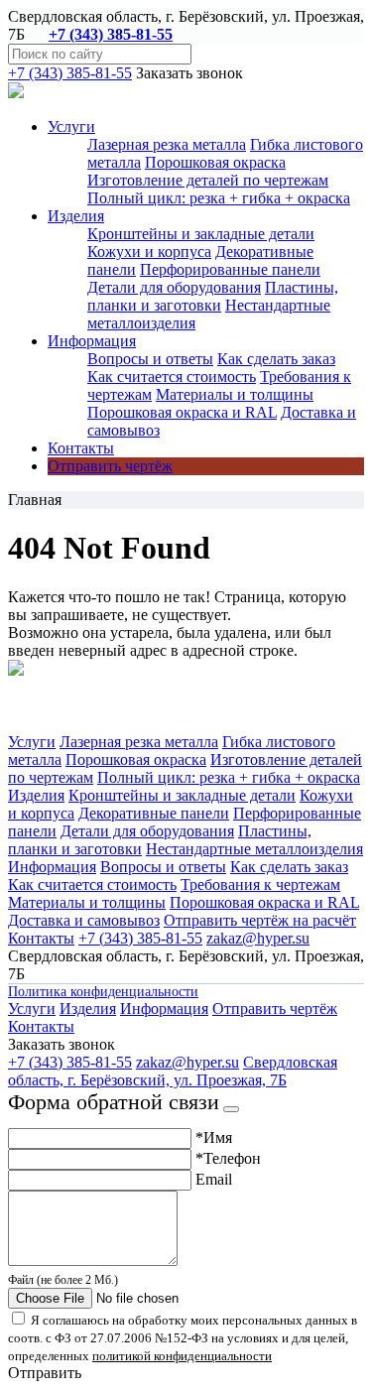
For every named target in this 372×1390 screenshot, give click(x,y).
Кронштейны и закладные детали (200, 233)
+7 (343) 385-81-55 (111, 34)
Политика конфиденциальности (103, 991)
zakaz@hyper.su (258, 938)
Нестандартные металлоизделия (254, 848)
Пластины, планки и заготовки (212, 296)
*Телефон (228, 1158)
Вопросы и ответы (150, 358)
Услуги (32, 741)
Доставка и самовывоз (84, 920)
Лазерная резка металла (166, 144)
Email (213, 1179)
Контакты (81, 448)
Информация (52, 866)
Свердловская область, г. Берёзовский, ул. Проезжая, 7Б (172, 1071)
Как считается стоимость (171, 376)
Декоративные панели (153, 813)
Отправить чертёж (110, 465)
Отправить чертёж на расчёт (260, 920)
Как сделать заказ (276, 358)
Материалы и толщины (234, 394)
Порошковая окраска (215, 162)
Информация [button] (92, 340)
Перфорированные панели (230, 269)
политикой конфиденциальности (182, 1355)
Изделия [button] (76, 215)
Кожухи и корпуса (149, 251)
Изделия (36, 795)
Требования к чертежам (260, 884)
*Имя (213, 1137)
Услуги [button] (71, 126)
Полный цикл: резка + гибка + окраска (218, 198)
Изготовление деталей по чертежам (207, 180)
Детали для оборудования (174, 287)
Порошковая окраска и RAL (182, 412)
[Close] (231, 1109)
